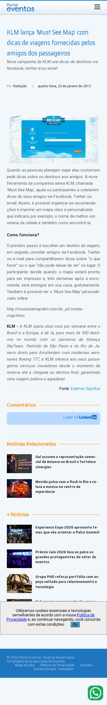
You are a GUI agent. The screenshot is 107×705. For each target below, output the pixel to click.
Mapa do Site (25, 665)
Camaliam (66, 669)
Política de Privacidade (57, 665)
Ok (75, 624)
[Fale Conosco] (95, 693)
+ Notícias (18, 514)
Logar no (71, 417)
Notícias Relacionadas (31, 444)
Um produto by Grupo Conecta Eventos (36, 661)
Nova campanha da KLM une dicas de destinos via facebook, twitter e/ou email (52, 65)
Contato (86, 665)
